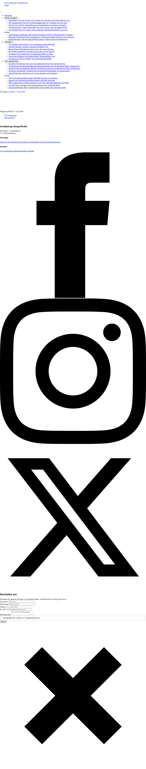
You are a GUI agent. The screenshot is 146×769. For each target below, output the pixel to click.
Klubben (8, 42)
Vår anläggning (13, 142)
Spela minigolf (11, 18)
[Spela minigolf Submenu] (19, 18)
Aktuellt (31, 151)
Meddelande (5, 614)
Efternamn (5, 604)
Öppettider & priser (39, 142)
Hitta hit (3, 142)
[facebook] (73, 297)
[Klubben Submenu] (14, 42)
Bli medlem (23, 151)
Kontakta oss (25, 142)
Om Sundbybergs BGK (9, 151)
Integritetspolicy (53, 142)
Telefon (3, 607)
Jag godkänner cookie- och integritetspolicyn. (22, 618)
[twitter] (73, 589)
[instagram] (73, 443)
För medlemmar (11, 61)
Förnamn (4, 601)
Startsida (8, 15)
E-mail (3, 609)
